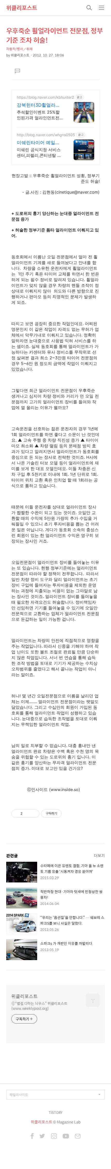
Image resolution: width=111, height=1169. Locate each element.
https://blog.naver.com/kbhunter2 (45, 97)
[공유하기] (27, 813)
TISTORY (55, 1112)
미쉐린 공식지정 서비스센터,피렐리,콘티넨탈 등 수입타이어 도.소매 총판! (40, 152)
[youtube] (66, 1136)
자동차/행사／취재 (19, 49)
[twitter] (42, 1136)
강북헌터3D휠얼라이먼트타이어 (38, 105)
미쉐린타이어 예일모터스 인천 (38, 143)
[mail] (78, 1136)
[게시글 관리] (33, 813)
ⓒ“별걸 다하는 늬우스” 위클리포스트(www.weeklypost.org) (39, 1005)
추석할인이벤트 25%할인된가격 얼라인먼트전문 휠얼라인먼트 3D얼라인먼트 (39, 115)
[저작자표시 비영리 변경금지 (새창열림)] (69, 814)
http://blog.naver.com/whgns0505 (46, 135)
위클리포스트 (21, 7)
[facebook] (32, 1136)
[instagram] (54, 1136)
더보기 (99, 855)
